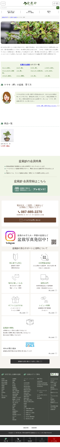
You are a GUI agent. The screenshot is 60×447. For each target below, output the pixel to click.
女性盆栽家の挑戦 (54, 406)
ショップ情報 (53, 383)
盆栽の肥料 (14, 395)
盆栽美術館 (34, 427)
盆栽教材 (14, 412)
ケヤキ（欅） (34, 67)
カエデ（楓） (20, 67)
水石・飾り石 (15, 402)
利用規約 (52, 399)
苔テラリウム (4, 395)
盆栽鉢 (13, 380)
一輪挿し (14, 404)
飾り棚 (13, 385)
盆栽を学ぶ (49, 12)
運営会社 (52, 387)
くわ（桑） (19, 70)
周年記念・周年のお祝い (29, 401)
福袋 (13, 417)
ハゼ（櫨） (48, 75)
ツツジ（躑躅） (20, 75)
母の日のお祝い (27, 386)
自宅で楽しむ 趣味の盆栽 (11, 12)
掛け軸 (13, 406)
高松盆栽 (14, 419)
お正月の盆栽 (26, 382)
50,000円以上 (40, 386)
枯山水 (13, 409)
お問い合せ (52, 400)
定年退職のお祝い (27, 394)
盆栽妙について (53, 382)
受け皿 (13, 383)
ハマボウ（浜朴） (49, 67)
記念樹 (25, 403)
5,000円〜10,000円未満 (42, 382)
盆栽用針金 (14, 389)
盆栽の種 (3, 397)
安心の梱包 (39, 398)
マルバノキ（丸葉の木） (37, 70)
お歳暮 (25, 406)
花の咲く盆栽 (4, 380)
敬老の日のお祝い (27, 389)
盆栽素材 (14, 378)
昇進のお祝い (26, 393)
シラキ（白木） (49, 70)
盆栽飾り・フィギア (16, 397)
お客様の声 (52, 409)
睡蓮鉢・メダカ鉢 (16, 399)
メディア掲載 (53, 385)
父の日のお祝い (27, 388)
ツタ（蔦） (33, 75)
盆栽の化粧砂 (15, 394)
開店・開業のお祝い (28, 399)
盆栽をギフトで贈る (30, 12)
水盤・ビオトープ (16, 400)
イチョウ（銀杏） (7, 75)
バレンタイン (26, 384)
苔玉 (2, 390)
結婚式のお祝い (27, 391)
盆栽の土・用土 (15, 392)
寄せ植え (3, 392)
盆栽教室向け (15, 411)
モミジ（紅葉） (6, 67)
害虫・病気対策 (15, 390)
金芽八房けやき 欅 (5, 143)
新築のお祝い (26, 398)
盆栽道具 (14, 387)
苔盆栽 (3, 389)
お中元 (25, 405)
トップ (3, 3)
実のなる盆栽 (4, 382)
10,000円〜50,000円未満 (42, 384)
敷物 (13, 382)
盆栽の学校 (25, 427)
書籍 (13, 407)
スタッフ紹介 (53, 407)
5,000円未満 (39, 381)
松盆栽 (3, 378)
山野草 (3, 387)
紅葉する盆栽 (25, 64)
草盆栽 (3, 385)
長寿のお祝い (26, 396)
